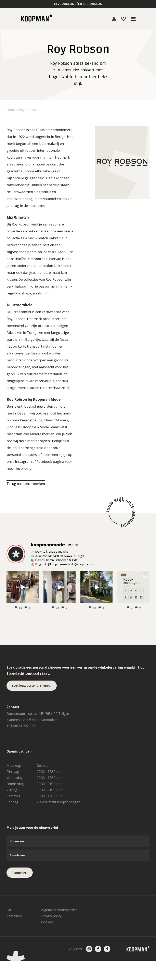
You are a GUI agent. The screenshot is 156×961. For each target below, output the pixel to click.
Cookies (47, 922)
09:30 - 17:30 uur (49, 771)
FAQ (9, 910)
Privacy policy (51, 916)
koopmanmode (22, 574)
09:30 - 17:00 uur (49, 796)
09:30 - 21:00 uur (49, 784)
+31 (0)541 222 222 (20, 726)
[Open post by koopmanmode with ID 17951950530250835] (133, 587)
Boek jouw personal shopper (32, 685)
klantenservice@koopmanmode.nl (32, 719)
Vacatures (14, 916)
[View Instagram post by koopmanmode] (35, 599)
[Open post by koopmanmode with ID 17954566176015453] (59, 587)
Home (11, 109)
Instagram (23, 461)
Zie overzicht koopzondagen (58, 802)
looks (16, 447)
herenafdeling (31, 420)
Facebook (44, 461)
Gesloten (43, 765)
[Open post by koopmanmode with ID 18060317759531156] (96, 587)
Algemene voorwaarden (59, 910)
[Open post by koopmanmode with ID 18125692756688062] (22, 587)
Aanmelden (20, 872)
